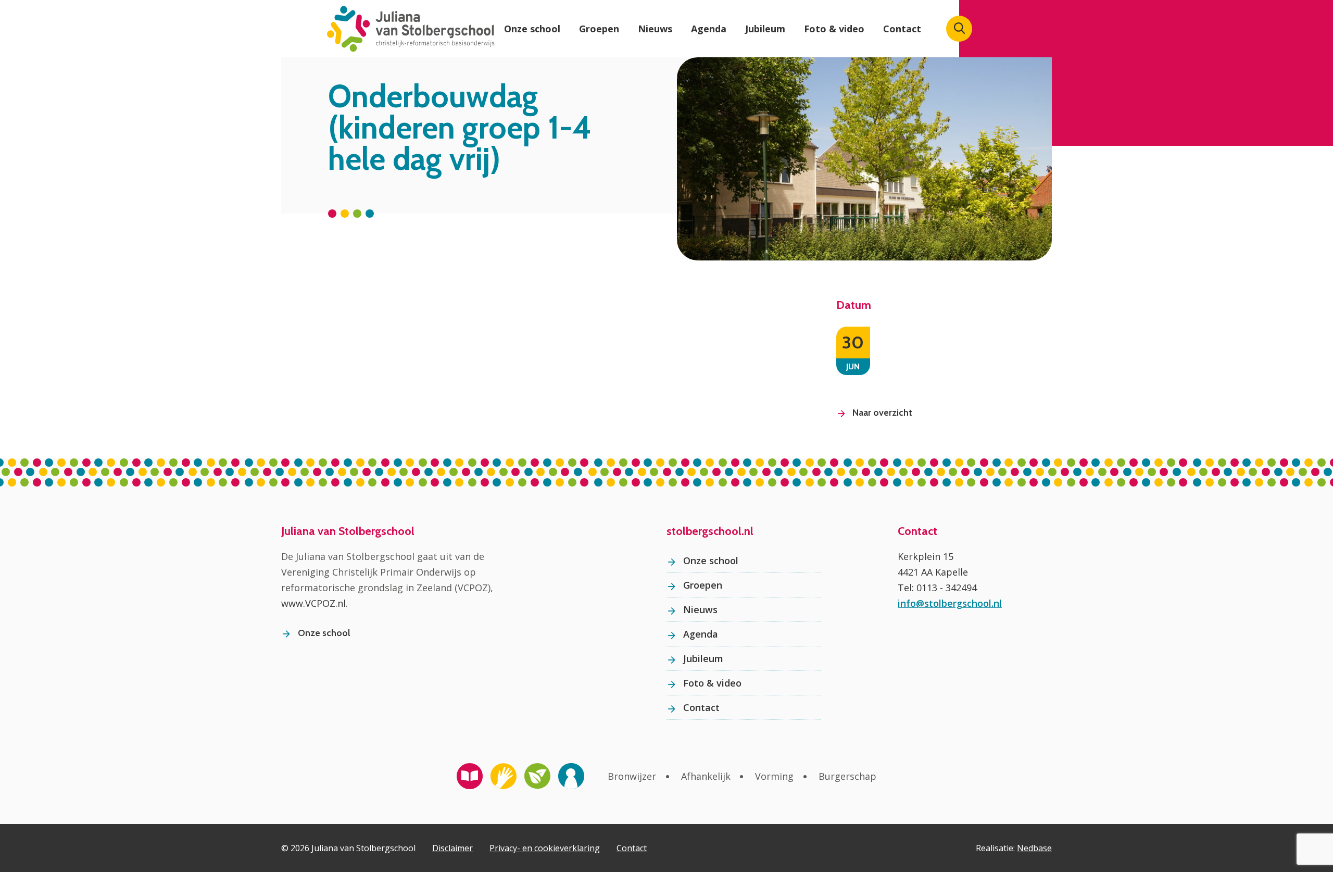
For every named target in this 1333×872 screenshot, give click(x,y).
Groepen (599, 28)
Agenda (708, 28)
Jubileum (765, 28)
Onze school (532, 28)
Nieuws (655, 28)
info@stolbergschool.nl (950, 603)
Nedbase (1034, 848)
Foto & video (834, 28)
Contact (902, 28)
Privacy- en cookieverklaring (544, 848)
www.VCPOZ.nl (313, 603)
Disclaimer (452, 848)
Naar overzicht (882, 412)
